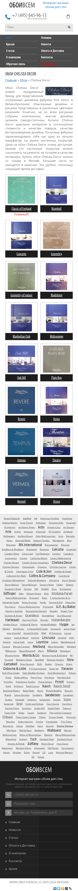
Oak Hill (21, 378)
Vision (56, 502)
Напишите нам (24, 804)
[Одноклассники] (63, 888)
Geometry (56, 254)
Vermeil (21, 502)
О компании (17, 853)
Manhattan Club (21, 336)
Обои (22, 5)
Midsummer (56, 336)
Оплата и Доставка (22, 845)
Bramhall (56, 209)
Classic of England (21, 209)
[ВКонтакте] (55, 888)
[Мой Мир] (66, 888)
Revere (21, 419)
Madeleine (56, 295)
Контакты (15, 861)
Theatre (56, 460)
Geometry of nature (21, 295)
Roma (56, 419)
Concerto (21, 254)
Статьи (13, 838)
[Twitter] (59, 888)
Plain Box (56, 378)
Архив (13, 869)
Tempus (21, 460)
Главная (11, 80)
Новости (15, 830)
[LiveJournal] (70, 888)
